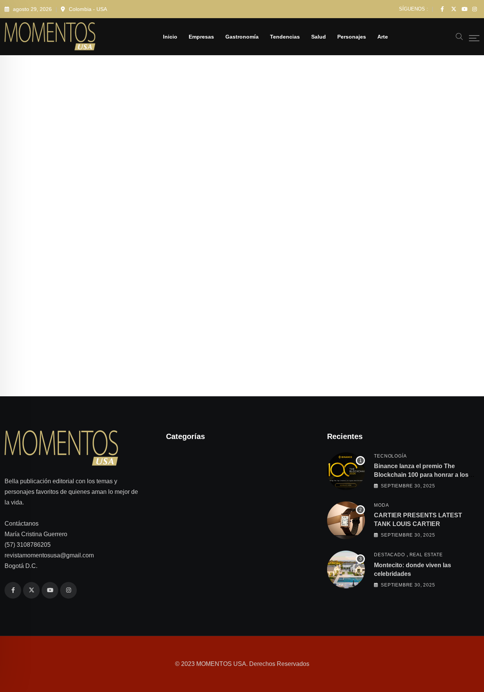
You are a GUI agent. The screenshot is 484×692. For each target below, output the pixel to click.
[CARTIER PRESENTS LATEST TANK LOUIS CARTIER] (346, 520)
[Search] (459, 36)
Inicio (170, 37)
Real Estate (426, 554)
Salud (318, 37)
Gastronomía (242, 37)
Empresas (201, 37)
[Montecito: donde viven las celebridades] (346, 569)
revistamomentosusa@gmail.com (49, 555)
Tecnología (390, 456)
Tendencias (285, 37)
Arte (382, 37)
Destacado (389, 554)
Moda (381, 505)
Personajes (351, 37)
